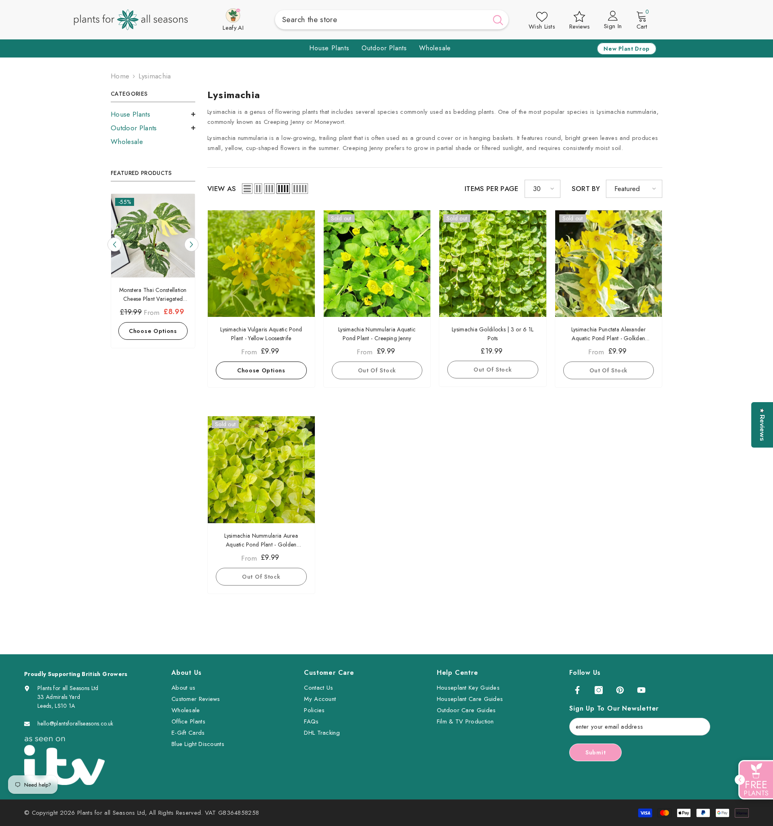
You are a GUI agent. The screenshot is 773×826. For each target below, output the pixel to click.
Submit (595, 752)
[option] (152, 272)
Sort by (586, 188)
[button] (153, 114)
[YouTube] (641, 690)
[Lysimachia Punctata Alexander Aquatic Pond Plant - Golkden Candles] (608, 263)
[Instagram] (599, 690)
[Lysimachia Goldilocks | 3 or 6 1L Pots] (492, 263)
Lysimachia (154, 76)
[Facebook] (577, 690)
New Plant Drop (627, 49)
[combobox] (381, 19)
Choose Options (153, 331)
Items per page (492, 188)
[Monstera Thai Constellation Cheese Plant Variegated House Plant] (153, 235)
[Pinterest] (620, 690)
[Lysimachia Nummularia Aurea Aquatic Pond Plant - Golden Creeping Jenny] (261, 469)
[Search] (391, 19)
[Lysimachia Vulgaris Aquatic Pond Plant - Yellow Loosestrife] (261, 263)
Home (120, 76)
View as (221, 188)
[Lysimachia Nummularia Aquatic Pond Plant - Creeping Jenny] (377, 263)
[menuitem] (153, 114)
